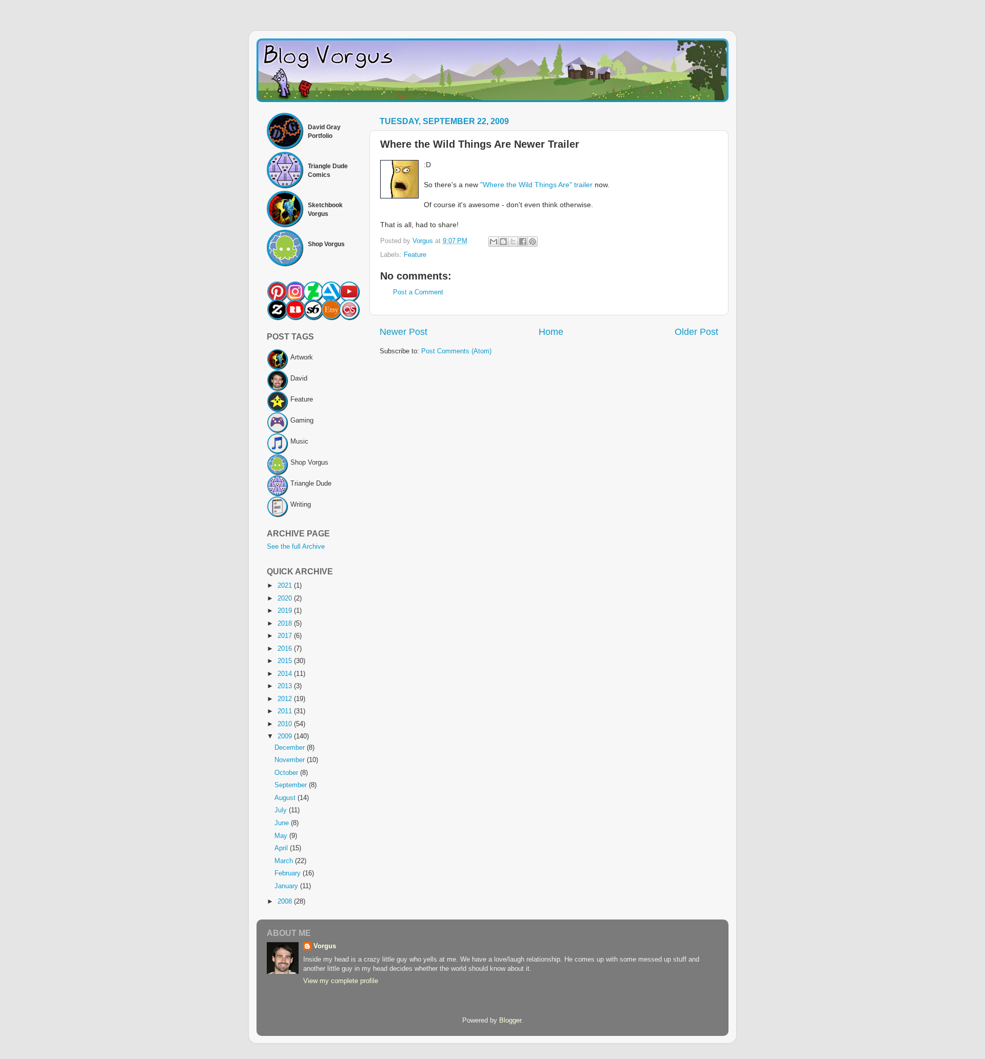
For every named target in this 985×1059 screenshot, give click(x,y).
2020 (286, 598)
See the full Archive (296, 546)
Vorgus (324, 946)
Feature (415, 254)
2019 (286, 610)
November (290, 760)
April (282, 848)
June (282, 823)
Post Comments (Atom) (456, 351)
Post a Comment (418, 292)
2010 (286, 724)
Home (551, 332)
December (290, 747)
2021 (286, 585)
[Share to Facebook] (523, 241)
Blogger (510, 1020)
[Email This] (493, 241)
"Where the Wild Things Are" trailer (536, 185)
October (287, 772)
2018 (286, 623)
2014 (286, 673)
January (287, 886)
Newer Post (403, 332)
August (286, 798)
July (281, 810)
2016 (286, 648)
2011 (286, 711)
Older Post (696, 332)
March (284, 861)
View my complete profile (340, 981)
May (281, 836)
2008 (286, 901)
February (288, 873)
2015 (286, 661)
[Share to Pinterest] (532, 241)
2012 (286, 699)
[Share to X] (513, 241)
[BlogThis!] (503, 241)
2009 (286, 736)
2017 (286, 636)
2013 (286, 686)
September (291, 785)
